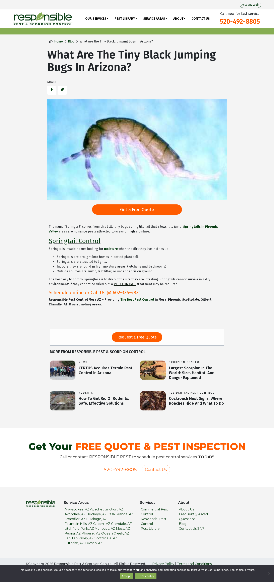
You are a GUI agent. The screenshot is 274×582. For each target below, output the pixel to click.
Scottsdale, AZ (105, 538)
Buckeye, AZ (96, 514)
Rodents (86, 392)
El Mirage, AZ (96, 519)
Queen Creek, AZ (115, 533)
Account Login (250, 4)
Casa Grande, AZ (120, 514)
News (83, 362)
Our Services (95, 18)
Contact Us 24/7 (191, 528)
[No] (269, 573)
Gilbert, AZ (101, 524)
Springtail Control (74, 241)
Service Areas (154, 18)
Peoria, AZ (73, 533)
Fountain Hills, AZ (78, 524)
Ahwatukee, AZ (77, 509)
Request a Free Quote (137, 337)
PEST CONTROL (125, 284)
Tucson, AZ (93, 543)
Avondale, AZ (75, 514)
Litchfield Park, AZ (79, 528)
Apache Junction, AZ (106, 509)
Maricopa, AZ (105, 528)
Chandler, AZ (75, 519)
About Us (186, 509)
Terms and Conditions (194, 564)
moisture (111, 249)
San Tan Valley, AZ (79, 538)
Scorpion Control (185, 362)
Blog (71, 41)
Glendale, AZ (121, 524)
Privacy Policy (163, 564)
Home (58, 41)
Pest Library (125, 18)
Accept (126, 576)
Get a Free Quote (137, 209)
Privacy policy (145, 576)
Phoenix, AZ (90, 533)
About (178, 18)
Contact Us (201, 18)
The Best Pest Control (137, 299)
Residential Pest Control (192, 392)
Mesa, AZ (123, 528)
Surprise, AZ (74, 543)
